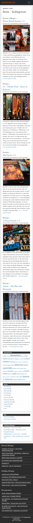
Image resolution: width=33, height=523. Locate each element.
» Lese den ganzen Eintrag (15, 346)
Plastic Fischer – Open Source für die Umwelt (14, 485)
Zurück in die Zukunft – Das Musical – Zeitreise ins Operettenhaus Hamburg (15, 454)
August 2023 (7, 404)
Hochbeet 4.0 (5, 463)
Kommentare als (10, 419)
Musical (19, 364)
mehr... (6, 408)
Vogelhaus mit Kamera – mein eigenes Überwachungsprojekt (12, 449)
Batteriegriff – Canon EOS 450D (12, 427)
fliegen (17, 359)
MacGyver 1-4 (9, 154)
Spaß (14, 374)
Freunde (21, 358)
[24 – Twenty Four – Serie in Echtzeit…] (16, 106)
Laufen (19, 361)
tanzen (4, 376)
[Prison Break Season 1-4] (16, 38)
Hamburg (12, 362)
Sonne (10, 374)
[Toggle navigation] (29, 2)
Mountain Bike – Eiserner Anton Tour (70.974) (14, 503)
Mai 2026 (6, 386)
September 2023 (8, 402)
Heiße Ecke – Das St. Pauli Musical (11, 466)
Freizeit (6, 18)
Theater (8, 376)
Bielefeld (15, 355)
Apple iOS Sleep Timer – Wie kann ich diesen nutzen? (16, 482)
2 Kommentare (14, 23)
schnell (10, 371)
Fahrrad (10, 359)
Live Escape (25, 362)
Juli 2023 (6, 406)
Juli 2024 (6, 395)
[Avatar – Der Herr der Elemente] (16, 306)
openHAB (7, 368)
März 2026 (7, 391)
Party (18, 368)
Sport (26, 374)
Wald (21, 377)
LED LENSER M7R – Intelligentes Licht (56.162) (14, 510)
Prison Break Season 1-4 (13, 20)
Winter (23, 379)
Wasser (26, 377)
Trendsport (12, 377)
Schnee (5, 371)
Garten (6, 361)
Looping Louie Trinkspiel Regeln (10, 474)
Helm (17, 361)
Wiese (20, 379)
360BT (5, 356)
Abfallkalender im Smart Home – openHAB (15, 434)
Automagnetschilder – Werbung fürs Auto (15, 429)
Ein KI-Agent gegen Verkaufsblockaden (12, 460)
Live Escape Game (8, 365)
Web (4, 379)
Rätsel (24, 368)
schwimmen (15, 371)
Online (25, 365)
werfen (15, 379)
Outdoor (14, 368)
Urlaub (17, 377)
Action (8, 356)
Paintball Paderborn (9, 432)
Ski (23, 371)
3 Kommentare (13, 157)
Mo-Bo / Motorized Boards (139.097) (11, 493)
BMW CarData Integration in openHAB (12, 457)
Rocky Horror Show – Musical (10, 479)
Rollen (21, 368)
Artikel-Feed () (9, 417)
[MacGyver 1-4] (16, 172)
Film (14, 359)
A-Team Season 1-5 (11, 220)
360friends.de (8, 3)
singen (20, 371)
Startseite (5, 8)
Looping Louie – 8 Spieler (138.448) (11, 496)
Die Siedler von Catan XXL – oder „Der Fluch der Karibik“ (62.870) (15, 507)
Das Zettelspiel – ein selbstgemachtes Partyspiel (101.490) (15, 499)
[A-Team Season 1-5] (16, 237)
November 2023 (8, 399)
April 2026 (6, 388)
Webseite (9, 379)
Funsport (26, 359)
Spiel (18, 374)
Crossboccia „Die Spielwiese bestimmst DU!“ (14, 477)
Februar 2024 (7, 397)
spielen (22, 374)
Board (22, 356)
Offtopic (12, 18)
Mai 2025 (6, 393)
